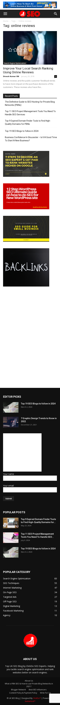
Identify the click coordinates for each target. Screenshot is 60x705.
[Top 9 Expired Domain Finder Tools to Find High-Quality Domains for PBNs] (10, 523)
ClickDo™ (37, 698)
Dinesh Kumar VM (11, 76)
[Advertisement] (22, 452)
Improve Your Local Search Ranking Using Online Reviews (28, 70)
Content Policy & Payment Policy (23, 693)
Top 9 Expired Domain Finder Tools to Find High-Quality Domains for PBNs (28, 122)
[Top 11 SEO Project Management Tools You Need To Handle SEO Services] (10, 537)
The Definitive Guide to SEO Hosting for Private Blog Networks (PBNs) (30, 103)
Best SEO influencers (37, 689)
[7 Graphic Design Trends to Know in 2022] (10, 422)
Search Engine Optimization (15, 63)
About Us (29, 680)
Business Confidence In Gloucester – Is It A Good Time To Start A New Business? (31, 139)
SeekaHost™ (30, 701)
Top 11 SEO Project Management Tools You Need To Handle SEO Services (30, 113)
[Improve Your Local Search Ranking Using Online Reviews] (30, 48)
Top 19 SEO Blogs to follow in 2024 (21, 131)
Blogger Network (18, 689)
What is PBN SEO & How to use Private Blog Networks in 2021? (29, 685)
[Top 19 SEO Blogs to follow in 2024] (10, 407)
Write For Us (45, 693)
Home (5, 21)
